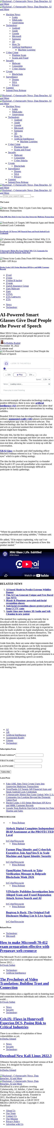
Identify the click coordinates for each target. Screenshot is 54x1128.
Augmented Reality (15, 737)
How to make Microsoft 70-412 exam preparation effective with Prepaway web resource (24, 946)
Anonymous (18, 22)
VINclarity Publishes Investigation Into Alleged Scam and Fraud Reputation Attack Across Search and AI (30, 895)
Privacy (15, 85)
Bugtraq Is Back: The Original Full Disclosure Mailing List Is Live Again (28, 914)
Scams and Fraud (20, 58)
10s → (31, 375)
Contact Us (11, 1116)
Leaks (15, 17)
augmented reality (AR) (21, 419)
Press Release (18, 822)
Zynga (9, 277)
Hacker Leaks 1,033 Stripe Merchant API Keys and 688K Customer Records (28, 804)
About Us (10, 1110)
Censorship (17, 66)
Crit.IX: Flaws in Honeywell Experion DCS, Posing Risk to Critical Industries (23, 1023)
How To (16, 44)
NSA (14, 82)
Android (16, 28)
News (9, 304)
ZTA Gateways (13, 296)
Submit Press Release (16, 90)
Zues (8, 291)
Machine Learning (26, 49)
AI (7, 729)
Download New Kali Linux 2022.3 (26, 1056)
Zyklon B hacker (14, 280)
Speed (38, 379)
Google (15, 33)
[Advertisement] (27, 500)
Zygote (9, 283)
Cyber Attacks (19, 68)
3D (13, 41)
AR (7, 732)
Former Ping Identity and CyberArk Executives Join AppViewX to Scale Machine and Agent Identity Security (28, 853)
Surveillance (12, 77)
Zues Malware (13, 288)
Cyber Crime (12, 52)
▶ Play (20, 375)
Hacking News (13, 14)
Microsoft (16, 36)
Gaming (10, 87)
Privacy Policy (13, 1121)
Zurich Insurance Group (17, 286)
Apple (15, 30)
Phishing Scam (19, 55)
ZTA (8, 299)
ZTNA (9, 294)
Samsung (16, 39)
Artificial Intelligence (22, 47)
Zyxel (9, 275)
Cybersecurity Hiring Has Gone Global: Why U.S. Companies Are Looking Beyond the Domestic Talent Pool (24, 251)
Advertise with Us (14, 1124)
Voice (5, 384)
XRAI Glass (6, 451)
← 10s (7, 375)
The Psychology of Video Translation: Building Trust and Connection (24, 983)
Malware (16, 63)
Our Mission (12, 1118)
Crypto (9, 71)
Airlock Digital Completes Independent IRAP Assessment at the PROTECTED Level (30, 832)
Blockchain (17, 74)
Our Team (11, 1113)
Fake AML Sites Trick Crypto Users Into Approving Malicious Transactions (27, 217)
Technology (11, 25)
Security (10, 60)
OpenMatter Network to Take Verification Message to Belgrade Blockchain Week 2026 (26, 874)
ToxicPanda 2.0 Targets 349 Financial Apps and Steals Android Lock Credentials (28, 790)
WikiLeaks (17, 20)
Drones (15, 79)
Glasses (9, 740)
